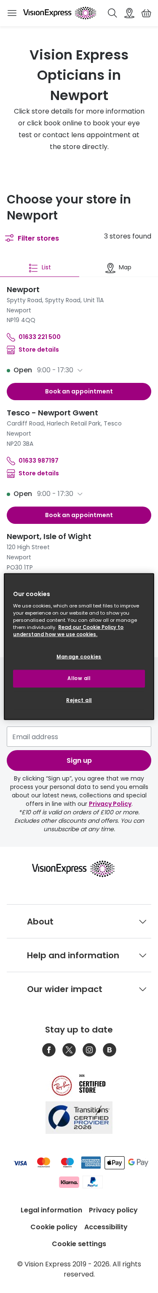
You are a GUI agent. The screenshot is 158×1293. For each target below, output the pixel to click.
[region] (79, 646)
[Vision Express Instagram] (89, 1050)
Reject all (79, 700)
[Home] (59, 13)
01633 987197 (39, 460)
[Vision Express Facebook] (49, 1050)
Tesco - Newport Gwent (52, 412)
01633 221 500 (40, 337)
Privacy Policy (110, 804)
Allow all (78, 678)
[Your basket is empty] (146, 13)
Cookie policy (54, 1227)
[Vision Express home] (79, 869)
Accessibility (106, 1227)
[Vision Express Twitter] (69, 1050)
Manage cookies (79, 656)
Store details (39, 349)
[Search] (112, 13)
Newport (23, 289)
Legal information (51, 1210)
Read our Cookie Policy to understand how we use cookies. (68, 631)
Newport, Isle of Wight (49, 536)
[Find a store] (129, 13)
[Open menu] (12, 13)
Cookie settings (79, 1244)
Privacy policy (113, 1210)
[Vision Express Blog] (109, 1050)
